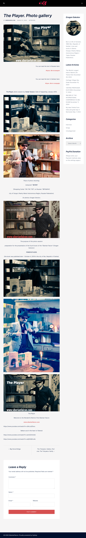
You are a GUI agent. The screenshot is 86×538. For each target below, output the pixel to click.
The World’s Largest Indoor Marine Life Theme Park (72, 73)
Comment (12, 477)
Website (35, 500)
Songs (68, 128)
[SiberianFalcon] (43, 3)
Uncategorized (70, 131)
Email (11, 500)
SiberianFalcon (10, 20)
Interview (32, 20)
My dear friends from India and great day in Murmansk (73, 110)
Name (11, 492)
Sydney (34, 535)
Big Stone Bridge (15, 449)
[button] (4, 3)
